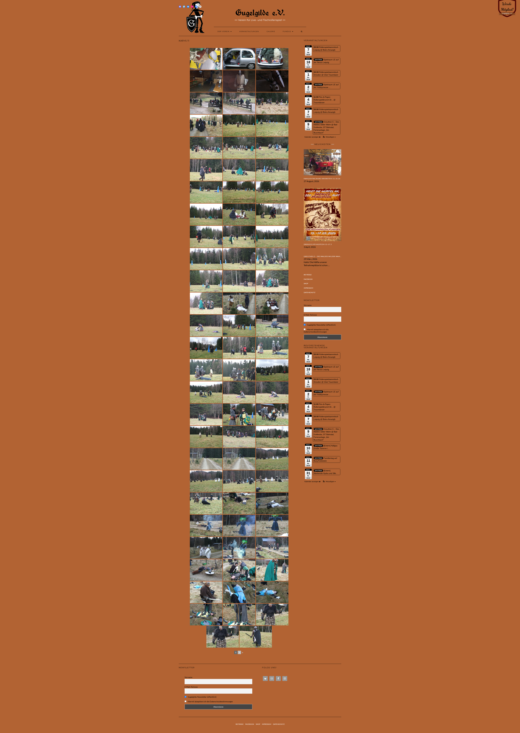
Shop (306, 283)
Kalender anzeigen (312, 137)
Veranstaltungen (249, 31)
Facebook (308, 279)
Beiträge (308, 275)
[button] (329, 137)
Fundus (287, 31)
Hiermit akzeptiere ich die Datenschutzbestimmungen (316, 330)
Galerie (271, 31)
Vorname (307, 305)
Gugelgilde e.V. (260, 12)
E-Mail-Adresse (310, 315)
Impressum (308, 288)
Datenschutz (309, 292)
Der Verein (223, 31)
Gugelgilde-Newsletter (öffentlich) (321, 325)
